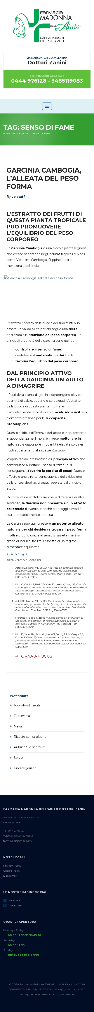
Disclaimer (10, 875)
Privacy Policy (12, 865)
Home (6, 133)
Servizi (19, 758)
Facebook (12, 900)
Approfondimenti (27, 705)
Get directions (12, 822)
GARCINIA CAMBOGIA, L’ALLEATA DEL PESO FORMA (44, 178)
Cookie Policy (11, 870)
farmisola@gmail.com (17, 840)
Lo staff (18, 197)
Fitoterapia (22, 716)
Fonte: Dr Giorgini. (17, 554)
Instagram (12, 905)
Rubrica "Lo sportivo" (29, 747)
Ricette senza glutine (30, 737)
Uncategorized (25, 768)
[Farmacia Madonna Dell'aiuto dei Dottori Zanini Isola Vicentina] (47, 30)
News (18, 726)
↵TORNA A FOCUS (33, 656)
